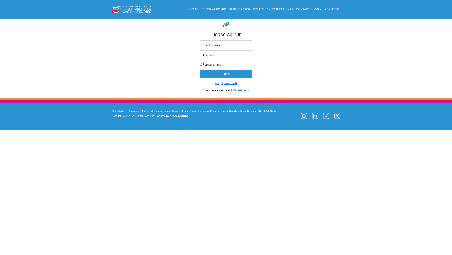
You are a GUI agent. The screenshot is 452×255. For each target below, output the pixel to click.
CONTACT (303, 9)
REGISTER (331, 9)
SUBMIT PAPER (239, 9)
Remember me (211, 64)
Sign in (226, 73)
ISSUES (258, 9)
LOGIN (317, 9)
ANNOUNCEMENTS (280, 9)
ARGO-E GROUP (179, 115)
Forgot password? (226, 83)
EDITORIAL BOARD (213, 9)
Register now (241, 90)
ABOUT (193, 9)
